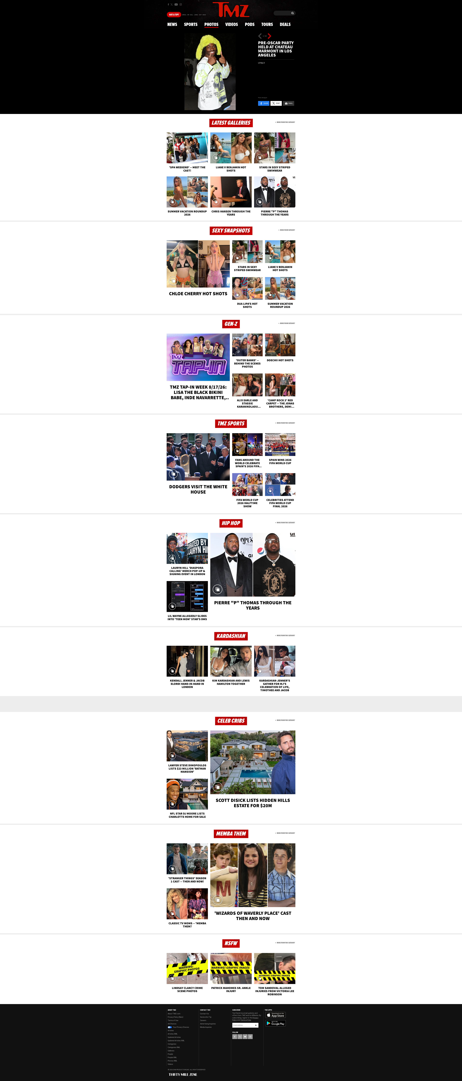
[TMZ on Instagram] (181, 4)
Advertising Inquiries (208, 1024)
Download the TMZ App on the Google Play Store (275, 1023)
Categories (172, 1044)
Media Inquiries (206, 1027)
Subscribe (256, 1025)
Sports (190, 25)
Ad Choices (172, 1024)
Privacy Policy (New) (175, 1017)
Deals (285, 25)
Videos (231, 25)
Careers (203, 1020)
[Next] (269, 36)
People (170, 1054)
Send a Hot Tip (205, 1017)
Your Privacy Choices (180, 1027)
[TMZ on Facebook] (168, 4)
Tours (267, 25)
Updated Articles (174, 1037)
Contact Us (204, 1014)
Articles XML (172, 1034)
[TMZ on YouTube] (245, 1036)
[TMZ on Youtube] (176, 4)
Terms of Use (173, 1020)
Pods (249, 25)
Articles (171, 1030)
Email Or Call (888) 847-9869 (194, 15)
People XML (172, 1057)
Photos (211, 25)
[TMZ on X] (172, 4)
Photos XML (172, 1061)
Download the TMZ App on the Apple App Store (275, 1015)
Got (174, 14)
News (172, 25)
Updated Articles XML (176, 1041)
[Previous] (260, 36)
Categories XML (174, 1047)
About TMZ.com (174, 1014)
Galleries (171, 1051)
